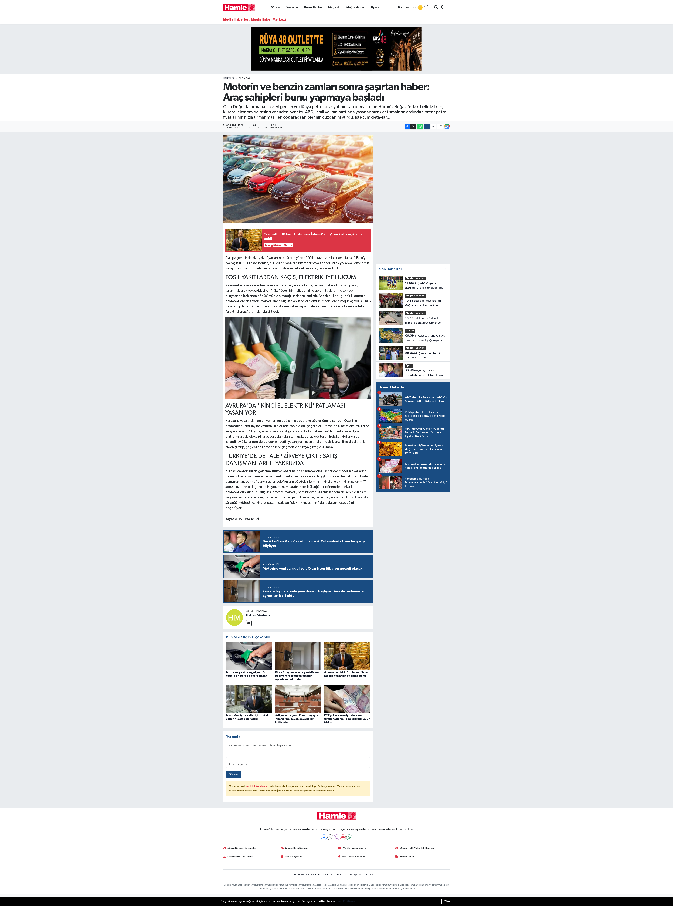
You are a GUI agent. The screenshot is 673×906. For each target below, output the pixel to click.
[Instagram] (336, 837)
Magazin (334, 7)
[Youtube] (343, 837)
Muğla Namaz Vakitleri (355, 848)
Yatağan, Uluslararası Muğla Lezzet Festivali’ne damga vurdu (423, 303)
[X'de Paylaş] (413, 126)
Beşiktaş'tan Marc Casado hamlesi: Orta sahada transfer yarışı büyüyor (424, 373)
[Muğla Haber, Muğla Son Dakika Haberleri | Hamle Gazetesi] (239, 7)
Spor (409, 365)
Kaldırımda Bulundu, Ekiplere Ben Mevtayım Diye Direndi (423, 321)
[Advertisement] (413, 198)
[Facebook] (324, 837)
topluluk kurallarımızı (258, 786)
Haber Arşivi (407, 856)
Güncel (275, 7)
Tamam (446, 901)
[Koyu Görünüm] (441, 7)
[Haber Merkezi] (234, 617)
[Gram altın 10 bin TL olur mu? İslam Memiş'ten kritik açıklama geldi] (347, 656)
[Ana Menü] (447, 7)
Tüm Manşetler (293, 856)
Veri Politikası (346, 901)
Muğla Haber (355, 7)
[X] (330, 837)
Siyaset (376, 7)
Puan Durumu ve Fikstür (240, 856)
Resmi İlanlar (313, 7)
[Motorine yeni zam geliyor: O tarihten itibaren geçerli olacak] (249, 656)
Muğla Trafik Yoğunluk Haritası (417, 848)
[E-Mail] (249, 623)
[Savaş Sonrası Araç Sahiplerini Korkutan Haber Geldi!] (298, 358)
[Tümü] (445, 269)
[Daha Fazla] (427, 126)
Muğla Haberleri (415, 278)
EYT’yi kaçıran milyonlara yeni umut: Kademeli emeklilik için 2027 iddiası (347, 718)
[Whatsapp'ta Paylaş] (420, 126)
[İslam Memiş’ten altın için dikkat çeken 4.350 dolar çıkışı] (249, 699)
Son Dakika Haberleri (353, 856)
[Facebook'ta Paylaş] (407, 126)
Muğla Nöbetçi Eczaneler (241, 848)
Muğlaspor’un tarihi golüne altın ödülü (422, 355)
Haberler (228, 78)
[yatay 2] (336, 48)
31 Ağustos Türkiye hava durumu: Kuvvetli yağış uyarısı (425, 338)
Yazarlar (292, 7)
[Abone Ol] (447, 126)
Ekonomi (244, 78)
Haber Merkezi (258, 615)
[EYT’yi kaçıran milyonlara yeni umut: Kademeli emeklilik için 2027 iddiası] (347, 699)
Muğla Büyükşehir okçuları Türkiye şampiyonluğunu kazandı (426, 286)
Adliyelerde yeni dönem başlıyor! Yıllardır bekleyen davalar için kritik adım (297, 718)
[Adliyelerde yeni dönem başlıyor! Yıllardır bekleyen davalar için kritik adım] (298, 699)
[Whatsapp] (349, 837)
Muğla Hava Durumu (296, 848)
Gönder (234, 774)
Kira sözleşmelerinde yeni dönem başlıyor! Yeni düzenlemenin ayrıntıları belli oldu (297, 675)
